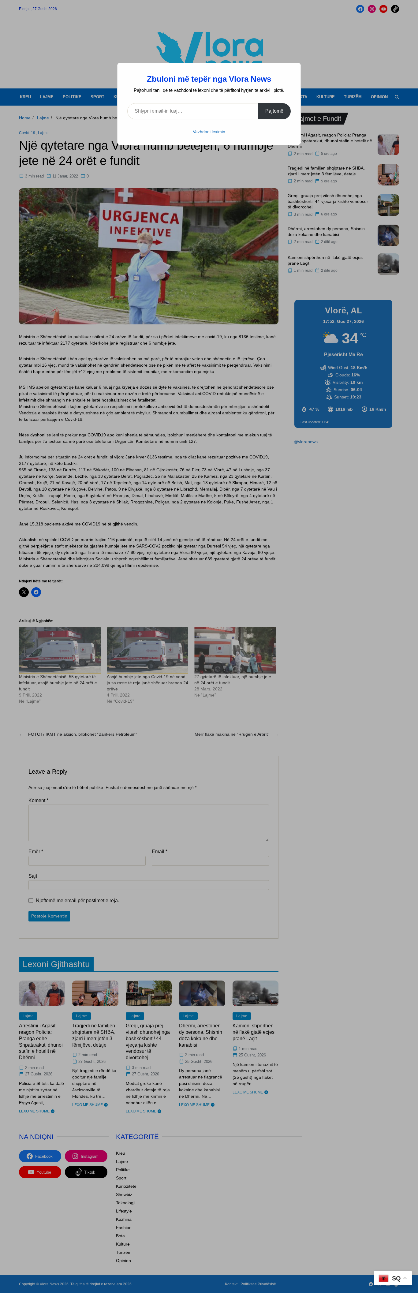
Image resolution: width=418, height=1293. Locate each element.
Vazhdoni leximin (209, 131)
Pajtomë (274, 111)
